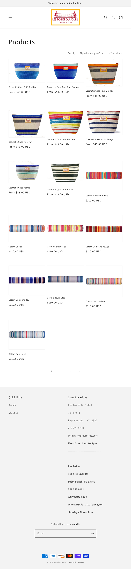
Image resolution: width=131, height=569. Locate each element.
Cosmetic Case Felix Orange (99, 90)
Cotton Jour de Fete (95, 301)
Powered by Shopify (76, 562)
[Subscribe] (92, 533)
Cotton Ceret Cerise (56, 246)
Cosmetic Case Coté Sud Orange (63, 87)
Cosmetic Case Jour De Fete (61, 139)
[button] (10, 17)
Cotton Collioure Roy (19, 299)
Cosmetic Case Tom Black (60, 189)
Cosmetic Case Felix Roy (21, 141)
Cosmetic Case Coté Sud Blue (23, 87)
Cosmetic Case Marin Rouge (99, 139)
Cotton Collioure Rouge (97, 246)
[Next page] (79, 371)
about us (13, 412)
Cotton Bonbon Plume (97, 195)
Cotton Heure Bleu (56, 297)
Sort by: (72, 53)
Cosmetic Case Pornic (19, 187)
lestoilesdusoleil (60, 562)
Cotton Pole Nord (17, 354)
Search (12, 405)
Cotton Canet (15, 246)
